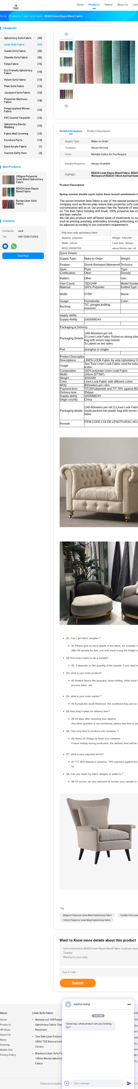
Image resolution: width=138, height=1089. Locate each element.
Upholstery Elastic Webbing (23, 126)
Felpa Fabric (23, 64)
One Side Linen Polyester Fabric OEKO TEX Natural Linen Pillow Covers (53, 1041)
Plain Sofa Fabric (23, 86)
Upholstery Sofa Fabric (23, 38)
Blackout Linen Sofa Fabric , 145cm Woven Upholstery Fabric (51, 1058)
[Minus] (129, 1004)
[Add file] (66, 1083)
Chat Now (23, 255)
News (3, 1039)
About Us (5, 1034)
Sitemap (5, 1044)
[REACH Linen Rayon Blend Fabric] (8, 192)
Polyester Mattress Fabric (23, 100)
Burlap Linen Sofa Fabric (26, 202)
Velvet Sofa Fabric (23, 79)
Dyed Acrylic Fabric (23, 146)
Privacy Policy (8, 1054)
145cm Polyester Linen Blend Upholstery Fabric (87, 920)
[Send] (129, 1083)
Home (3, 1019)
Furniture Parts (23, 140)
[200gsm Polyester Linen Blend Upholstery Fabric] (8, 180)
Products (5, 1024)
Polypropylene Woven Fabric (23, 110)
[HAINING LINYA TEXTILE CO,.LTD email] (5, 246)
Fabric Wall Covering (23, 133)
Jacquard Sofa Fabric (23, 92)
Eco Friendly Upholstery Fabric (23, 72)
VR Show (5, 1029)
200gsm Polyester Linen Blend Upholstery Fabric (29, 179)
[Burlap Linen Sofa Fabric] (8, 204)
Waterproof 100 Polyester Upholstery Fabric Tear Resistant (50, 1024)
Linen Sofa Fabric (23, 44)
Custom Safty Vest (23, 153)
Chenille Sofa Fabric (23, 57)
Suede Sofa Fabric (23, 51)
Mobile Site (6, 1049)
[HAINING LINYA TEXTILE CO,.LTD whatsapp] (14, 246)
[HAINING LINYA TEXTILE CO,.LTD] (16, 5)
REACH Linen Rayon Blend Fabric (27, 190)
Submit (78, 983)
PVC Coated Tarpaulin (23, 117)
